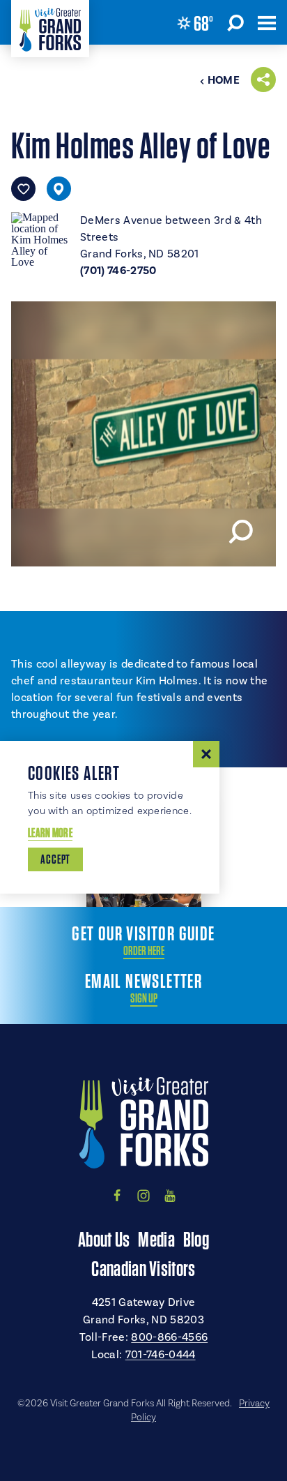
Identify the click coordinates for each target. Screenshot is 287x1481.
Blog (196, 1238)
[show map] (59, 188)
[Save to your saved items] (23, 188)
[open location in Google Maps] (40, 239)
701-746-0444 (160, 1355)
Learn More (50, 832)
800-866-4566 (169, 1337)
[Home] (50, 28)
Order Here (143, 951)
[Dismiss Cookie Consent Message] (206, 754)
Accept (55, 859)
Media (156, 1238)
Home (224, 80)
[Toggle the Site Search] (235, 22)
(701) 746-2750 (118, 271)
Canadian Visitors (143, 1268)
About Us (104, 1238)
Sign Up (143, 998)
